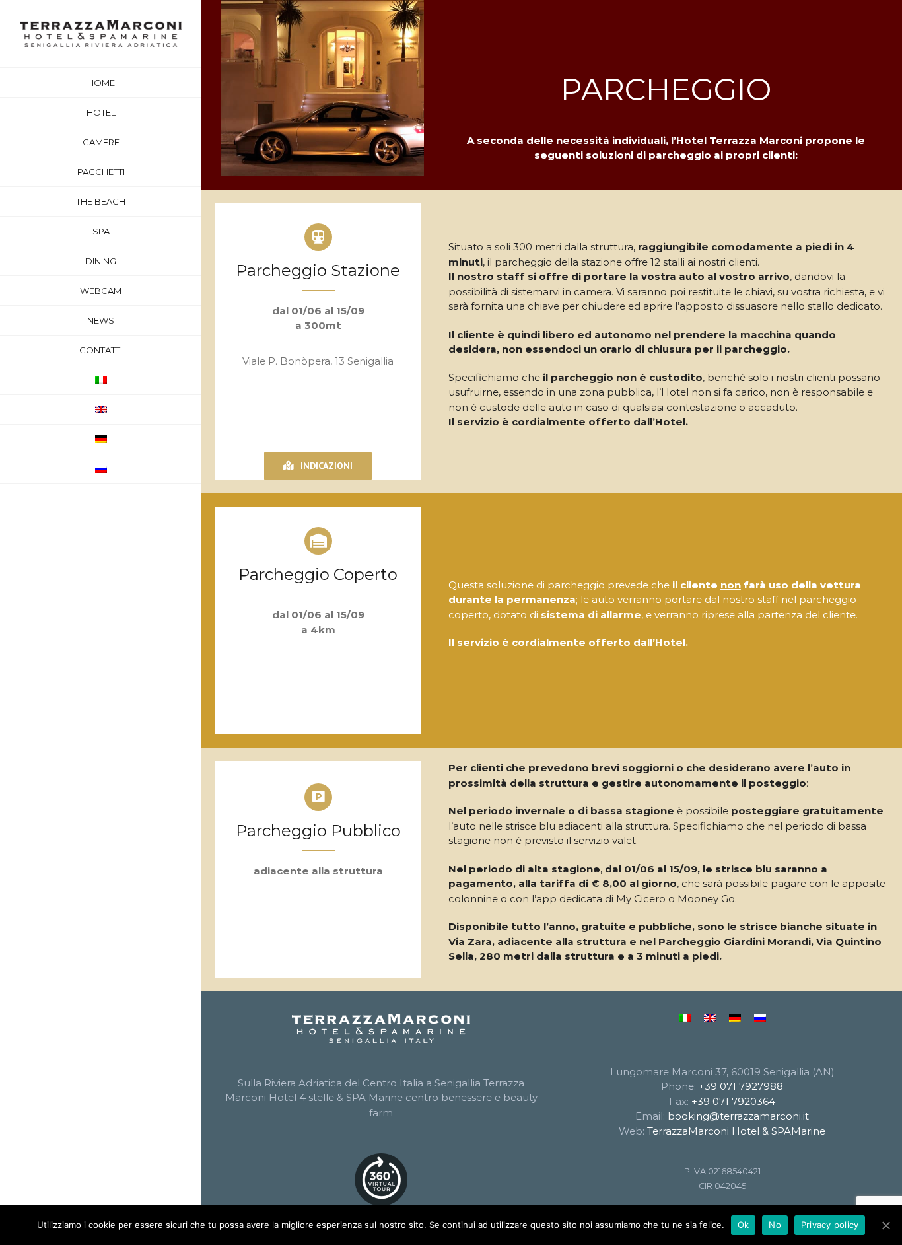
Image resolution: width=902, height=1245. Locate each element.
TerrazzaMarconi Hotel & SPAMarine (736, 1131)
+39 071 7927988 (741, 1086)
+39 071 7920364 (733, 1101)
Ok (743, 1224)
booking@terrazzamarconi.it (738, 1116)
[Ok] (885, 1225)
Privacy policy (830, 1224)
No (775, 1224)
